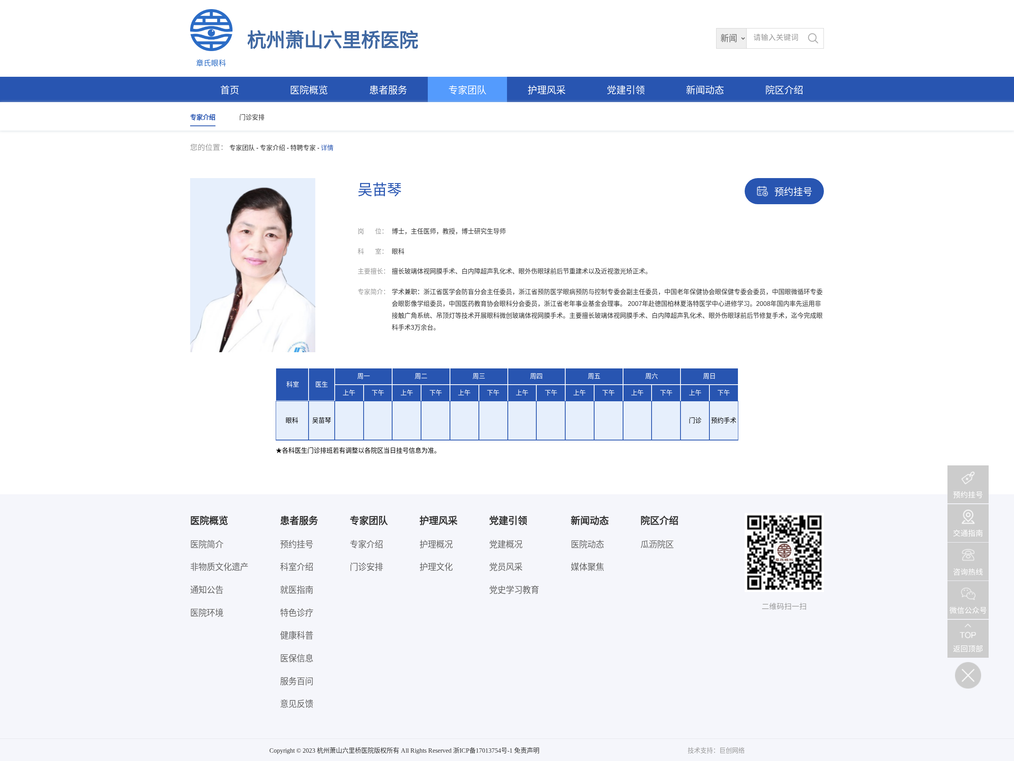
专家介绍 (202, 117)
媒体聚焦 (587, 567)
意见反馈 (296, 704)
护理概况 (436, 544)
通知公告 (206, 590)
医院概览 (309, 90)
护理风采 (547, 90)
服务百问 (296, 681)
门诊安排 (252, 117)
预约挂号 (296, 544)
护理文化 (436, 567)
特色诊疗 (296, 613)
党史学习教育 (514, 590)
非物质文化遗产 (219, 567)
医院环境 (206, 613)
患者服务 (388, 90)
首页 (229, 90)
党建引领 (626, 90)
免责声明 (526, 750)
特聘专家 (303, 147)
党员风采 (505, 567)
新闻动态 (705, 90)
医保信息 (296, 658)
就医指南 (296, 590)
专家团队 (467, 90)
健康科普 (296, 635)
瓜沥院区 (657, 544)
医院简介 (206, 544)
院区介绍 (784, 90)
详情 (327, 147)
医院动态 (587, 544)
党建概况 (505, 544)
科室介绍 (296, 567)
